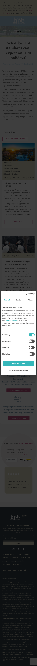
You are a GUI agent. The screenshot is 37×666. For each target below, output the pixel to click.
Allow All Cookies (18, 363)
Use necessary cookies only (18, 370)
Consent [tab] (7, 300)
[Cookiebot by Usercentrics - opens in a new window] (26, 294)
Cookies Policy (11, 320)
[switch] (32, 341)
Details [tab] (18, 300)
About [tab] (30, 300)
